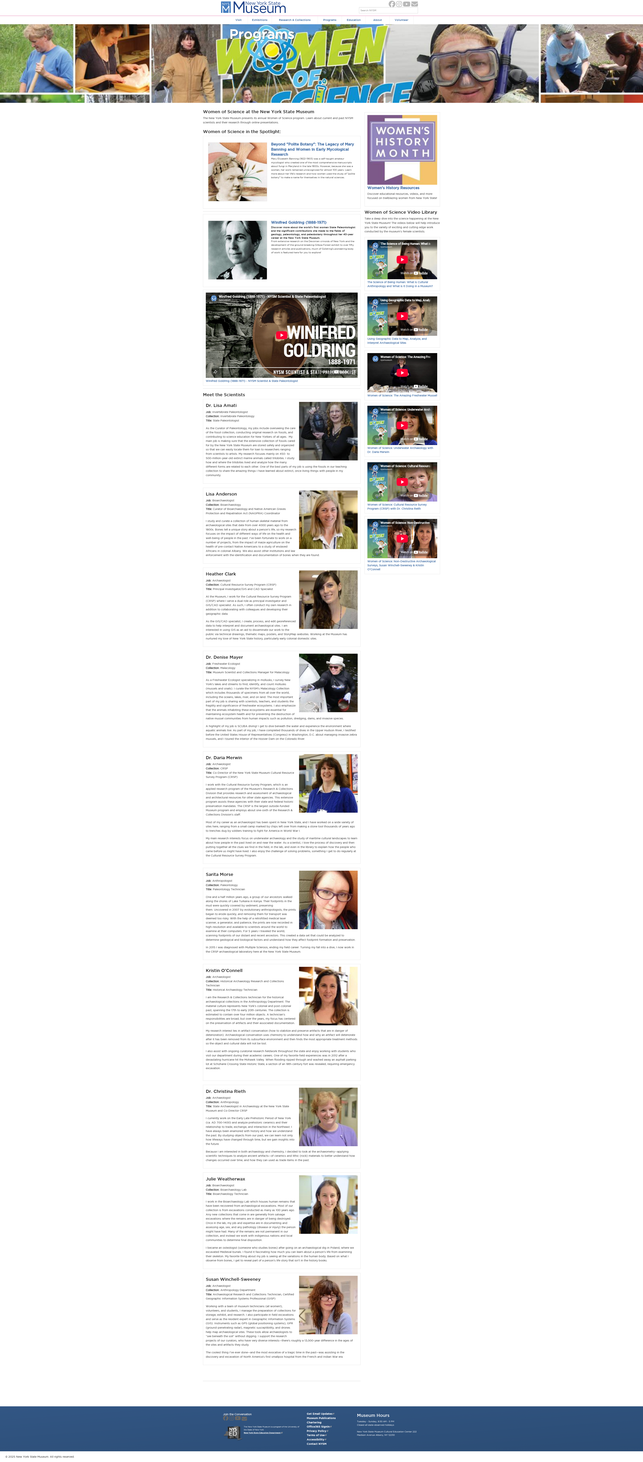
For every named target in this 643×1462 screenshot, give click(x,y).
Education (354, 19)
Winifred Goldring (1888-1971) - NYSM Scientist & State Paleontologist (252, 380)
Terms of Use (316, 1435)
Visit (238, 19)
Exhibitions (259, 19)
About (377, 19)
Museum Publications (321, 1418)
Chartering (314, 1422)
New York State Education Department (262, 1433)
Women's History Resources (393, 188)
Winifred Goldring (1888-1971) (299, 222)
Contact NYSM (317, 1443)
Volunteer (401, 19)
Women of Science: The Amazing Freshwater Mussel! (402, 395)
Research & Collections (295, 19)
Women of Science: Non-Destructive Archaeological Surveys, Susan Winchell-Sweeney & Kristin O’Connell (401, 565)
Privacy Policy (316, 1430)
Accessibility (315, 1439)
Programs (329, 19)
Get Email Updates (319, 1413)
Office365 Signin (318, 1426)
